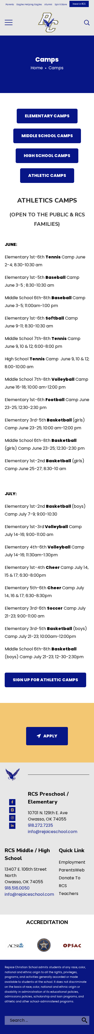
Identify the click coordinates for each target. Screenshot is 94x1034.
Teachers (68, 894)
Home (37, 68)
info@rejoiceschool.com (52, 832)
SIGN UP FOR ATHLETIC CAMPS (45, 680)
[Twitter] (12, 810)
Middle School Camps (47, 136)
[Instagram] (12, 818)
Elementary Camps (47, 116)
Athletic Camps (47, 175)
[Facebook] (12, 802)
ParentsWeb (72, 870)
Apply (50, 736)
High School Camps (47, 156)
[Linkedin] (12, 826)
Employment (72, 862)
